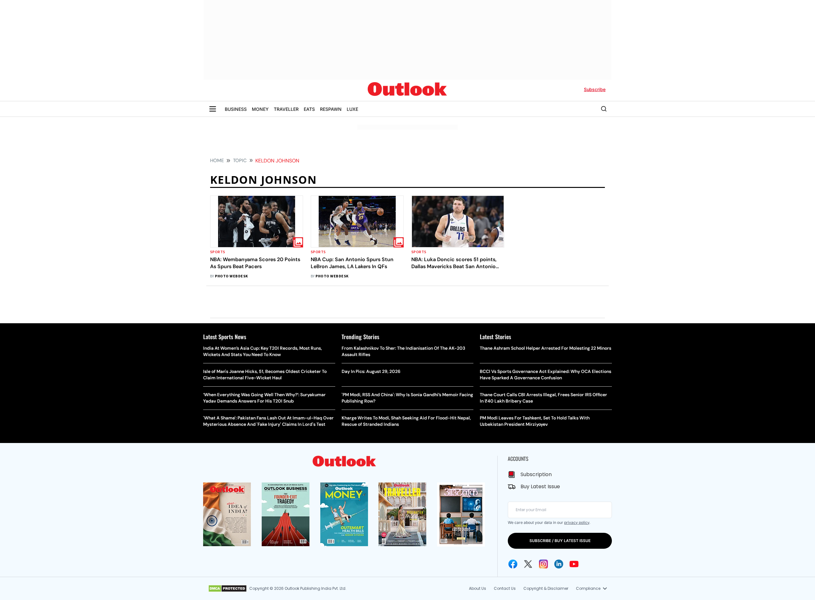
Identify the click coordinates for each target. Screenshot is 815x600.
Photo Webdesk (231, 276)
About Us (477, 588)
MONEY (260, 109)
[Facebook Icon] (513, 564)
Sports (217, 252)
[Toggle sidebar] (212, 108)
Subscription (536, 474)
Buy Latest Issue (540, 486)
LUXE (352, 109)
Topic (240, 160)
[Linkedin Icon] (559, 564)
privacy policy (576, 522)
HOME (217, 160)
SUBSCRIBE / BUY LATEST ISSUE (560, 540)
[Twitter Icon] (528, 564)
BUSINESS (236, 109)
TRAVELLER (286, 109)
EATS (309, 109)
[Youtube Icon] (574, 564)
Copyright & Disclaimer (545, 588)
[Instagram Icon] (543, 564)
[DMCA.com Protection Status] (227, 588)
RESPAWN (331, 109)
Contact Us (505, 588)
